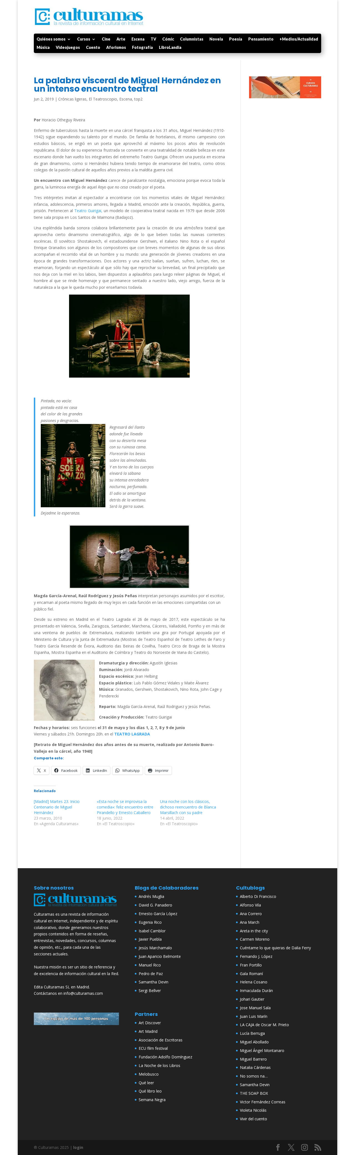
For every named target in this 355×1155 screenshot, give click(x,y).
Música (43, 48)
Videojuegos (68, 48)
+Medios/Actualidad (299, 39)
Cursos (83, 39)
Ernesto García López (158, 913)
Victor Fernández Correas (262, 1101)
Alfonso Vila (250, 905)
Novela (216, 39)
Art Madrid (148, 1031)
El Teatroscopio (103, 99)
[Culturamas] (76, 907)
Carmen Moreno (255, 939)
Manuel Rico (150, 965)
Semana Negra (152, 1099)
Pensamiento (260, 39)
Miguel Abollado (254, 1041)
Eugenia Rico (150, 922)
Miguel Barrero (253, 1059)
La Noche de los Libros (159, 1065)
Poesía (235, 39)
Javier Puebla (150, 939)
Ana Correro (251, 913)
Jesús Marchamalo (155, 947)
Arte (120, 39)
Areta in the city (254, 930)
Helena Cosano (253, 982)
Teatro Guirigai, (88, 210)
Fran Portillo (251, 965)
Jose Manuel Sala (255, 1007)
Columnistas (191, 39)
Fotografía (142, 48)
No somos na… (254, 1076)
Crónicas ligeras (72, 99)
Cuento (93, 48)
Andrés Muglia (151, 896)
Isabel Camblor (152, 930)
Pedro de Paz (151, 973)
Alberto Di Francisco (258, 896)
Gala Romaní (251, 973)
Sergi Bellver (150, 990)
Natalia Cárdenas (255, 1067)
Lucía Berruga (252, 1033)
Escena (137, 39)
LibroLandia (170, 48)
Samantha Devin (153, 982)
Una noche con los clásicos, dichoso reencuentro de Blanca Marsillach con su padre (188, 807)
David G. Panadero (155, 905)
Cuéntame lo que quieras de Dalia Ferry (275, 947)
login (78, 1147)
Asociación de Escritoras (160, 1040)
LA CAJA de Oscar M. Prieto (264, 1024)
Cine (106, 39)
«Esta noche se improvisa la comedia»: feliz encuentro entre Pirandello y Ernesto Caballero (125, 807)
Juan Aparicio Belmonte (160, 956)
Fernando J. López (256, 956)
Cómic (168, 39)
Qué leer (146, 1082)
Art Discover (150, 1022)
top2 (138, 99)
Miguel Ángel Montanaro (262, 1050)
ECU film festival (153, 1048)
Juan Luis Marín (253, 1016)
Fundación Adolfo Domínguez (165, 1056)
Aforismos (116, 48)
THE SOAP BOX (254, 1093)
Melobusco (149, 1074)
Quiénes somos (51, 39)
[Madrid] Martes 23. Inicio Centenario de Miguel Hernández (57, 807)
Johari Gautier (252, 999)
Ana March (249, 922)
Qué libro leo (150, 1091)
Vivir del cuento (253, 1118)
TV (153, 39)
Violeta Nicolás (253, 1110)
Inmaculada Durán (256, 990)
